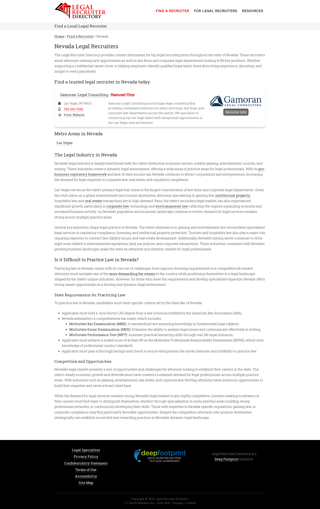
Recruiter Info (236, 112)
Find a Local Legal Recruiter (80, 26)
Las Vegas (64, 142)
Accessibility (86, 476)
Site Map (86, 482)
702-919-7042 (73, 109)
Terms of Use (85, 469)
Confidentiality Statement (86, 463)
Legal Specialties (86, 450)
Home (84, 11)
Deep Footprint (227, 459)
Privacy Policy (86, 456)
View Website (74, 115)
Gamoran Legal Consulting (84, 94)
